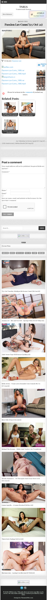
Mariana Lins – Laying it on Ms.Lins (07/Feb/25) (18, 573)
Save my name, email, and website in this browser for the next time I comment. (22, 199)
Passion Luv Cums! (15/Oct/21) (24, 24)
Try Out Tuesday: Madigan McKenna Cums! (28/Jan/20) (21, 291)
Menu (5, 2)
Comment (6, 172)
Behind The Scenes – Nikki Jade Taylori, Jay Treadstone (21, 449)
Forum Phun (6, 246)
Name (4, 190)
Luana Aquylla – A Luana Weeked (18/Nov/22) (17, 505)
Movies (12, 253)
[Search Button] (25, 587)
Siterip (34, 253)
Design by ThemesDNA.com (23, 598)
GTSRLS (40, 13)
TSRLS (23, 6)
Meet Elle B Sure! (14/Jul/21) (11, 420)
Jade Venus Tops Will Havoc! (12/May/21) (16, 354)
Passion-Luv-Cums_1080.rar (13, 70)
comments (29, 92)
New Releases (7, 14)
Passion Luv (16, 61)
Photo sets (19, 253)
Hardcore (5, 253)
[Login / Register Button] (21, 587)
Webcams (41, 253)
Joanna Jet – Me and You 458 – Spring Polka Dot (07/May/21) (23, 320)
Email (4, 193)
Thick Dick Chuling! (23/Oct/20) (12, 539)
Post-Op (27, 253)
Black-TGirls (24, 21)
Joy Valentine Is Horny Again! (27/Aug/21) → (31, 141)
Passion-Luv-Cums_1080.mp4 (14, 73)
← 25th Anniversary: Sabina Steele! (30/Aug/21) (16, 143)
